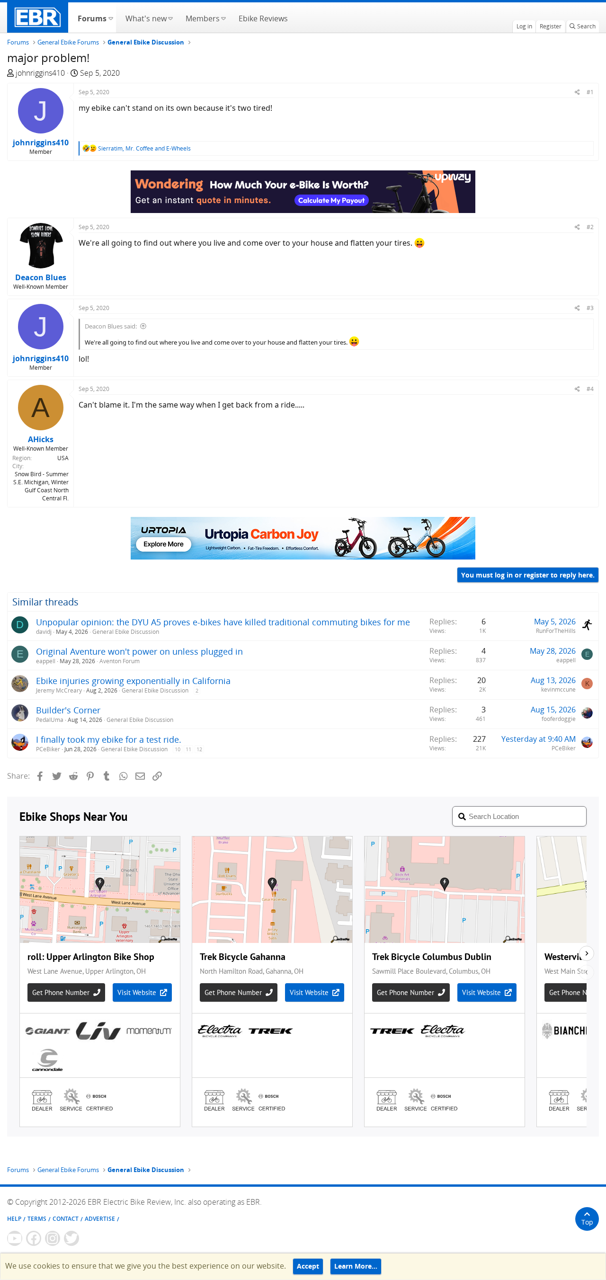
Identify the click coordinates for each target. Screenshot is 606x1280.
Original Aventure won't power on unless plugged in (139, 651)
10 (177, 749)
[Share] (577, 92)
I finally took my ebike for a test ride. (108, 739)
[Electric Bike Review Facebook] (33, 1238)
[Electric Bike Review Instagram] (52, 1238)
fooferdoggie (559, 719)
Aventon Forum (119, 661)
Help (14, 1219)
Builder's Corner (68, 710)
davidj (44, 632)
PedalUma (49, 720)
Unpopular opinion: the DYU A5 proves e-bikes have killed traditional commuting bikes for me (223, 622)
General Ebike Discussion (125, 632)
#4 (590, 389)
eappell (45, 661)
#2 (590, 227)
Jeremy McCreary (59, 690)
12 (199, 749)
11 (188, 749)
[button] (110, 17)
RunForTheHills (556, 631)
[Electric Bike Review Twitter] (71, 1238)
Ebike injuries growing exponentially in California (133, 680)
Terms (36, 1219)
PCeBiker (48, 749)
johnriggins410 (40, 73)
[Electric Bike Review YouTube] (14, 1238)
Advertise (100, 1219)
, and (144, 148)
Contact (66, 1219)
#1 (590, 92)
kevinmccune (558, 689)
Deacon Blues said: (111, 326)
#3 (590, 308)
